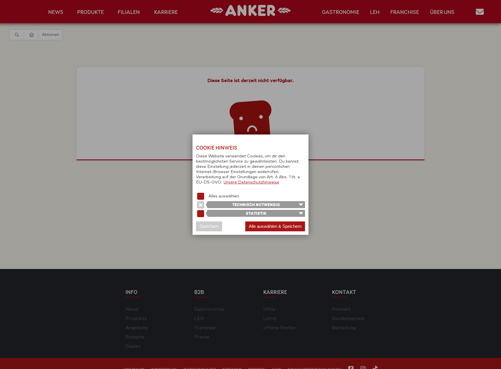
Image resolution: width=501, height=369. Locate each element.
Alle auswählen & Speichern (275, 226)
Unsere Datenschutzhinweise (251, 182)
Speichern (209, 226)
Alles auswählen (223, 196)
